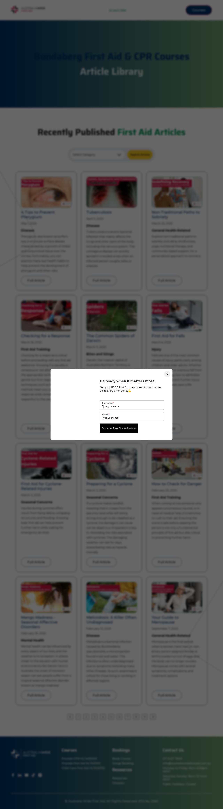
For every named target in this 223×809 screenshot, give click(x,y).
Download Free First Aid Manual (119, 428)
